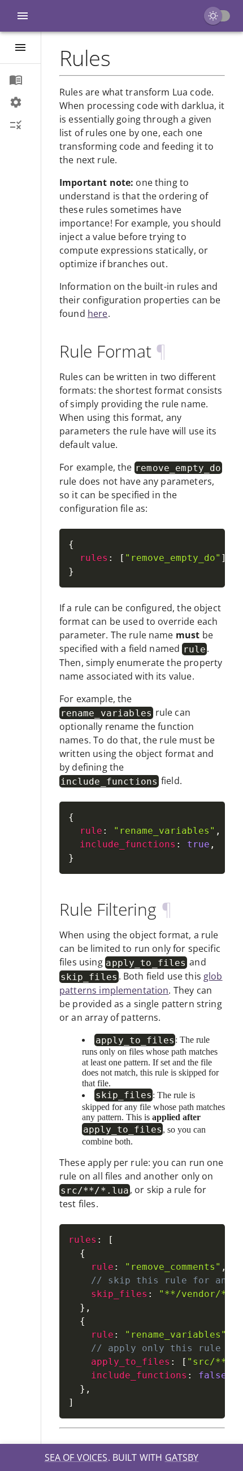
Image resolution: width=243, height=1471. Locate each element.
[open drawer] (20, 47)
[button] (20, 79)
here (98, 313)
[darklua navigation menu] (22, 15)
